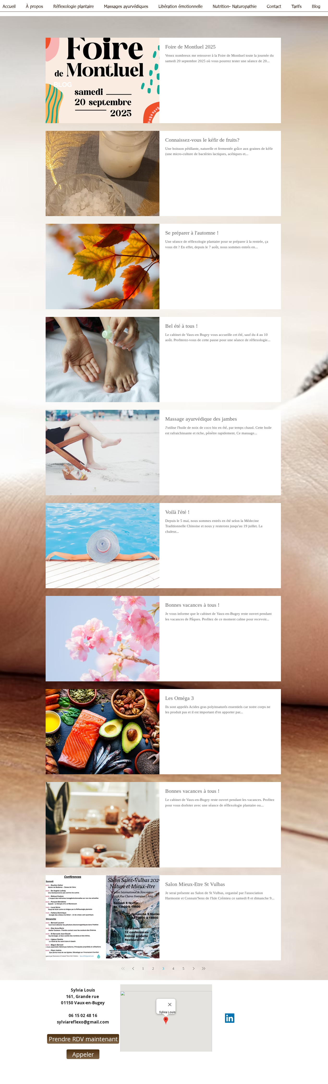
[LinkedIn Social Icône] (229, 1018)
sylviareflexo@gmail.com (83, 1022)
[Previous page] (133, 968)
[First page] (123, 968)
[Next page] (193, 968)
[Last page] (203, 968)
